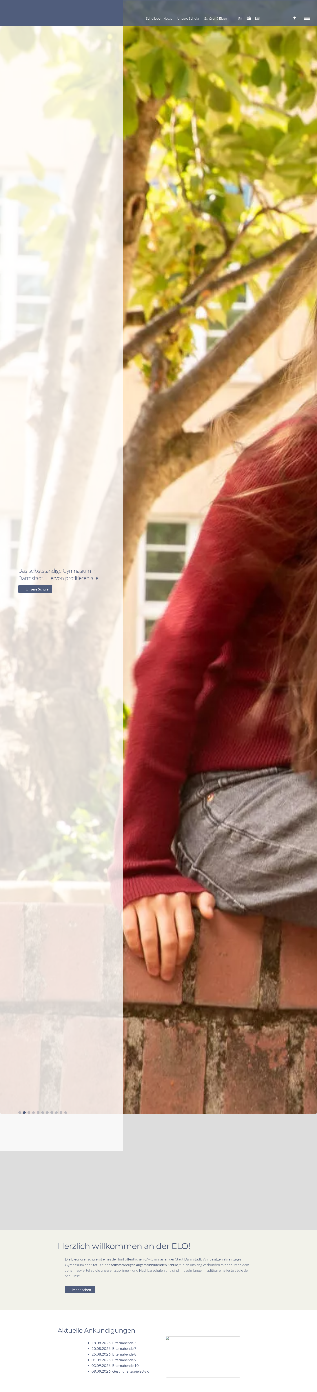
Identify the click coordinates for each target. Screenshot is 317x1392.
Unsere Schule (188, 18)
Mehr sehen (81, 1289)
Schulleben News (159, 18)
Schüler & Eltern (216, 18)
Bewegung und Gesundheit (47, 593)
